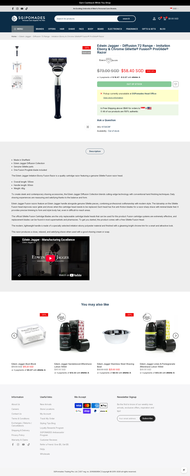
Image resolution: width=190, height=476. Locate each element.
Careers (15, 409)
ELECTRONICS (115, 29)
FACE (81, 29)
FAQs (42, 449)
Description (95, 151)
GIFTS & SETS (149, 29)
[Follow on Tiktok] (26, 8)
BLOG (162, 29)
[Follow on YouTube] (22, 8)
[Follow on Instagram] (17, 8)
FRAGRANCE (132, 29)
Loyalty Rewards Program (52, 428)
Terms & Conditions (20, 418)
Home (14, 36)
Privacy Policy (18, 435)
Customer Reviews (48, 440)
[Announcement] (95, 2)
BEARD (101, 29)
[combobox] (86, 18)
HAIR (62, 29)
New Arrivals (45, 404)
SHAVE (71, 29)
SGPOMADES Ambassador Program (52, 433)
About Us (16, 404)
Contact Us (17, 414)
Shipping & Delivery (21, 430)
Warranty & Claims (20, 440)
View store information (113, 98)
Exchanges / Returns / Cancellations (22, 424)
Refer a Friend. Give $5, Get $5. (54, 444)
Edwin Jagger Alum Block (24, 364)
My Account (45, 414)
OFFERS (52, 29)
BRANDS (40, 29)
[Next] (175, 335)
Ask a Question (106, 120)
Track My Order (47, 418)
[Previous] (14, 335)
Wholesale (45, 454)
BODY (90, 29)
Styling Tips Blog (47, 423)
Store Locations (47, 409)
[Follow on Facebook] (13, 8)
